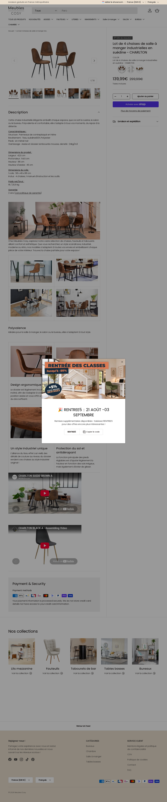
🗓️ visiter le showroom (112, 2)
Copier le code (93, 431)
